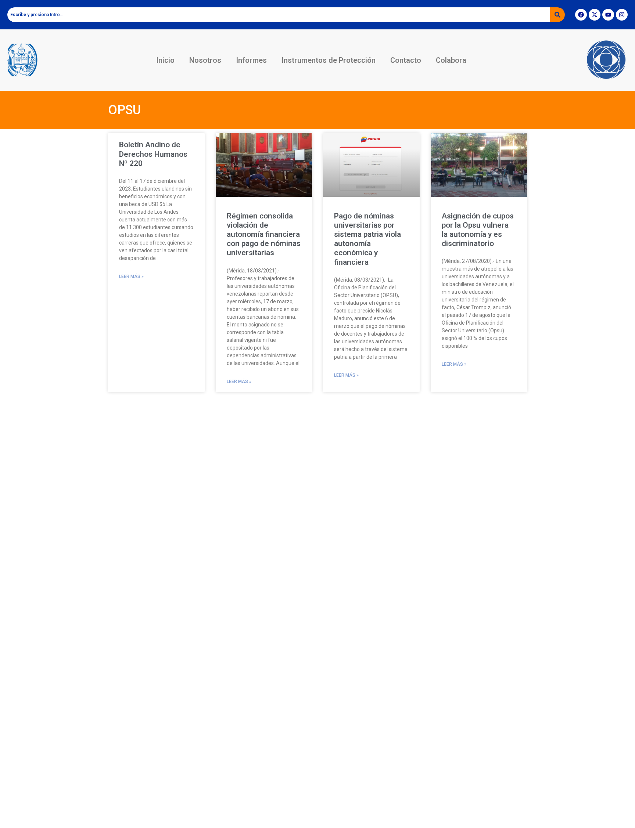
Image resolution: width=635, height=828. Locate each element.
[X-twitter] (594, 15)
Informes (251, 60)
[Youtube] (608, 15)
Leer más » (131, 276)
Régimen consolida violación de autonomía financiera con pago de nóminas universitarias (264, 234)
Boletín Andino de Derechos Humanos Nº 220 (153, 153)
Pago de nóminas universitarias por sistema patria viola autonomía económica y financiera (367, 239)
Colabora (451, 60)
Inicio (165, 60)
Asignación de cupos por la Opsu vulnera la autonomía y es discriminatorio (478, 229)
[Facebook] (581, 15)
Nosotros (205, 60)
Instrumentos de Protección (328, 60)
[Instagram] (622, 15)
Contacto (405, 60)
